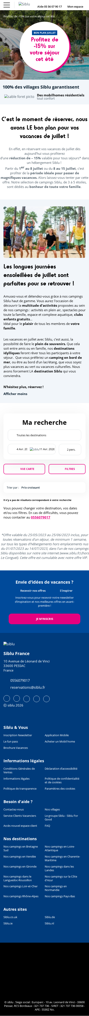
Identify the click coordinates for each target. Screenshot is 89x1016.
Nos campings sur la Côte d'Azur (61, 878)
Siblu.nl (49, 923)
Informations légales (16, 779)
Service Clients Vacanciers (19, 816)
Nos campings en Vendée (19, 856)
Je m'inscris (44, 619)
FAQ (47, 826)
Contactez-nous (13, 809)
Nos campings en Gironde (20, 866)
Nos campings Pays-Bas (60, 896)
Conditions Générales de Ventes (19, 770)
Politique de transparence (20, 788)
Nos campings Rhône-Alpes (20, 896)
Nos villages (52, 809)
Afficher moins (15, 394)
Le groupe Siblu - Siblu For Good (61, 817)
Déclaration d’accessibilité (61, 769)
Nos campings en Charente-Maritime (62, 858)
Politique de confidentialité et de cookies (62, 780)
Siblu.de (50, 917)
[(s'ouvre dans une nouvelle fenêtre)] (6, 698)
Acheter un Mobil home (60, 741)
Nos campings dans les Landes (59, 868)
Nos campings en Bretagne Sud (20, 848)
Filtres (70, 469)
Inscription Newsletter (17, 735)
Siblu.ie (8, 923)
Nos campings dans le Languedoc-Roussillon (17, 878)
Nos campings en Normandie (56, 888)
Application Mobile (57, 735)
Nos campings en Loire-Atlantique (60, 848)
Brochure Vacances (15, 748)
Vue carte (27, 469)
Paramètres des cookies (60, 788)
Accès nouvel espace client (20, 826)
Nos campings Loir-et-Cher (20, 886)
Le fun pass (10, 741)
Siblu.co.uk (10, 917)
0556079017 (40, 517)
